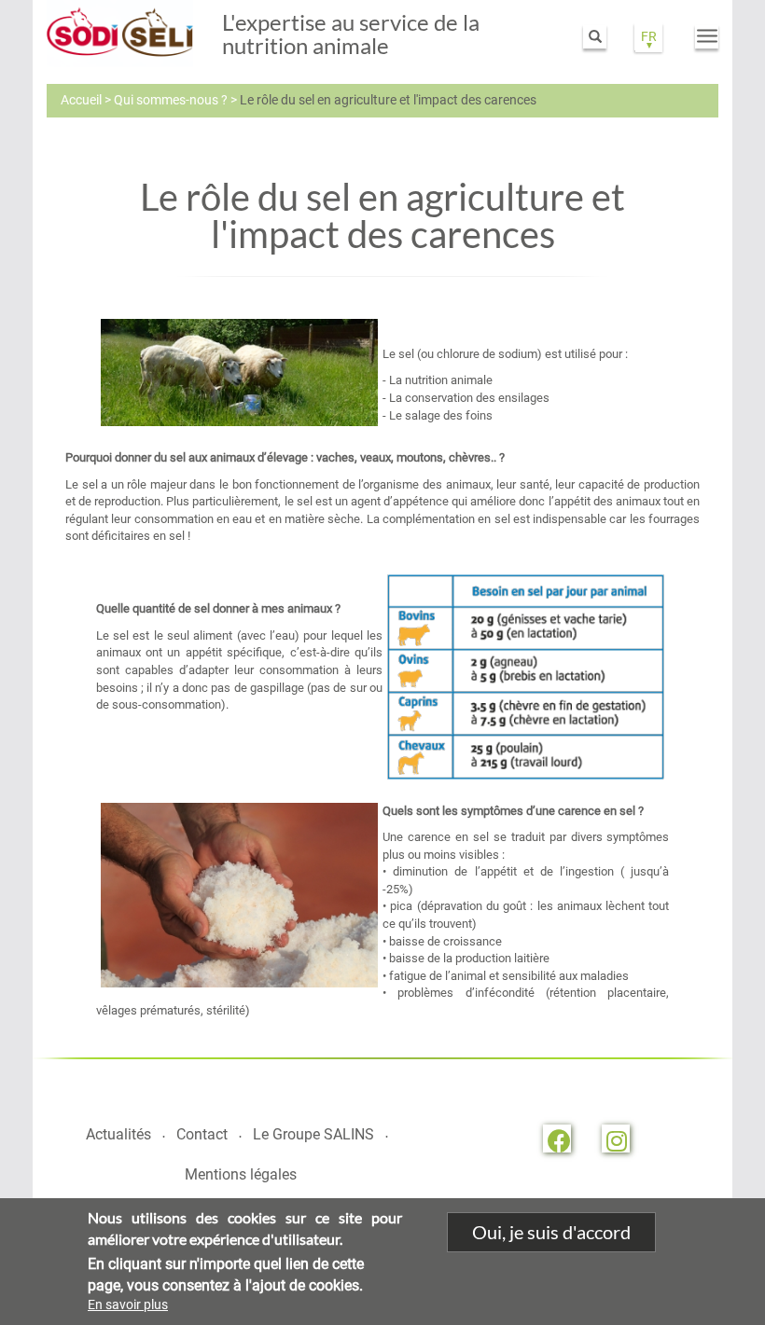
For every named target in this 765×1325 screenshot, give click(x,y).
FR (649, 36)
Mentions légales (241, 1174)
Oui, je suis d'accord (551, 1232)
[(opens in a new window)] (557, 1138)
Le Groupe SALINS (313, 1134)
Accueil (81, 99)
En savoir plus (128, 1304)
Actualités (118, 1134)
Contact (202, 1134)
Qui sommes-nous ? (171, 99)
